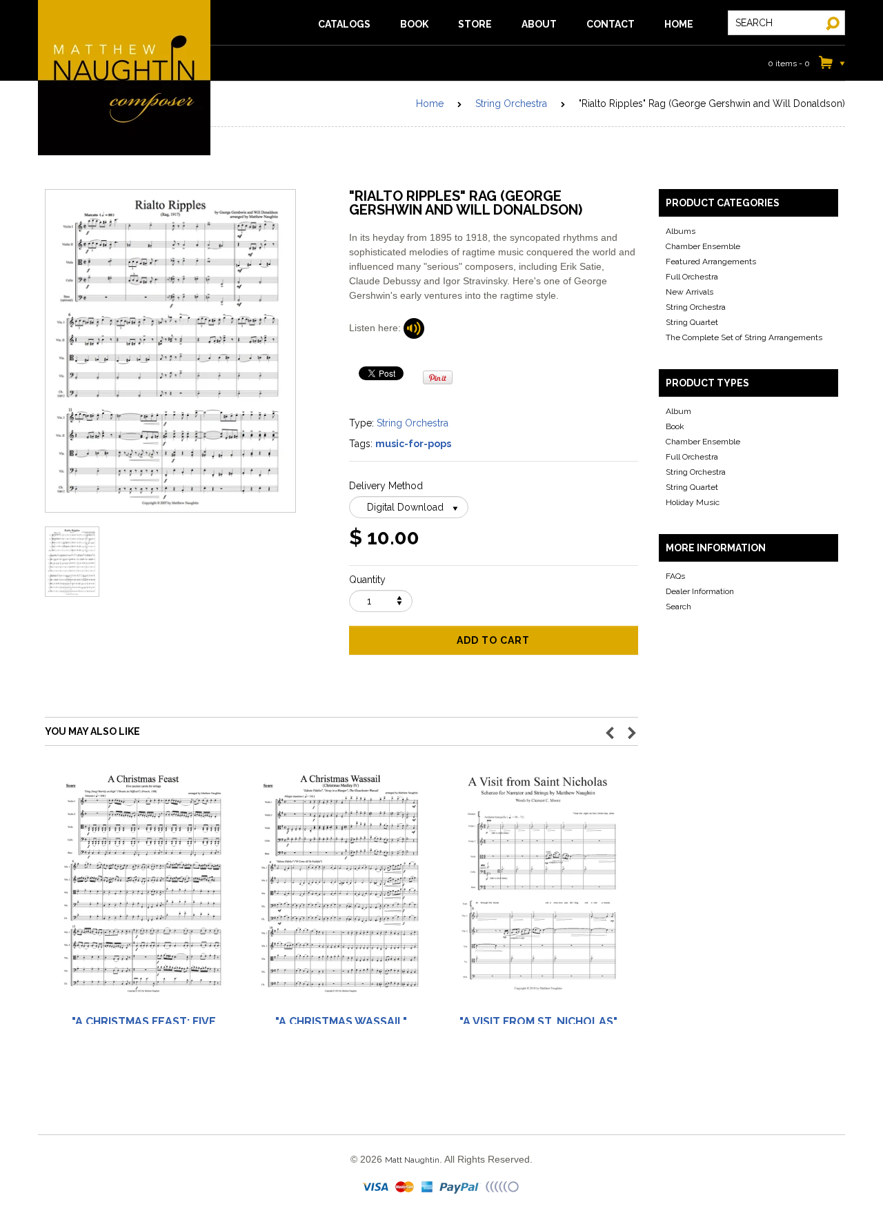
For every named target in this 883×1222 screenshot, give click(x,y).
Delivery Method (386, 485)
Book (675, 426)
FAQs (675, 576)
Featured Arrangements (711, 261)
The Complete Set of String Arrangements (744, 337)
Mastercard (405, 1187)
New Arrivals (689, 292)
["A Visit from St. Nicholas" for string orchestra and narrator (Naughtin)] (538, 890)
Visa (376, 1187)
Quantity (367, 579)
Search (678, 606)
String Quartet (692, 322)
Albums (680, 231)
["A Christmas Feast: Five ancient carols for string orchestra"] (143, 890)
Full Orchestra (692, 277)
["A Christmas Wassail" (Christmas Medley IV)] (340, 890)
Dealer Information (700, 591)
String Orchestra (511, 103)
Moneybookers (503, 1187)
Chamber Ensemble (703, 246)
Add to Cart (493, 640)
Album (678, 411)
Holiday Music (693, 502)
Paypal (460, 1187)
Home (430, 103)
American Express (427, 1187)
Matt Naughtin (124, 77)
